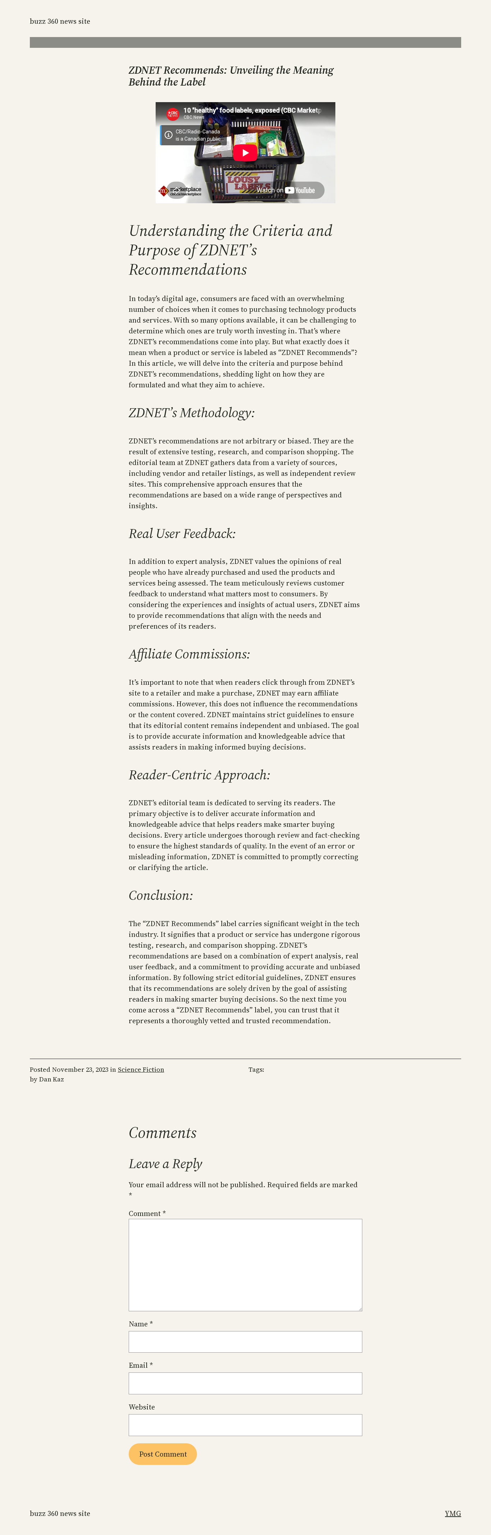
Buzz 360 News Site (60, 21)
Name (141, 1324)
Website (142, 1407)
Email (141, 1365)
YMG (453, 1513)
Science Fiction (141, 1069)
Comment (147, 1213)
